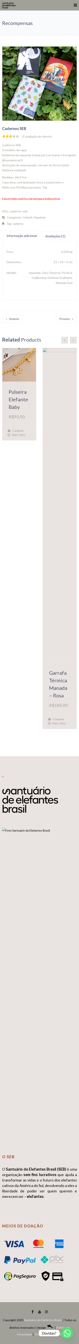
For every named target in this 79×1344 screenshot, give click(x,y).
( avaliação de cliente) (37, 136)
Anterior (14, 319)
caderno (18, 223)
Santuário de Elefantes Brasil (43, 1320)
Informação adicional (22, 236)
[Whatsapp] (67, 1333)
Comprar (18, 430)
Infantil (27, 217)
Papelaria (39, 217)
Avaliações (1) (55, 236)
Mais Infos (18, 434)
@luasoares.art (12, 160)
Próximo (64, 319)
